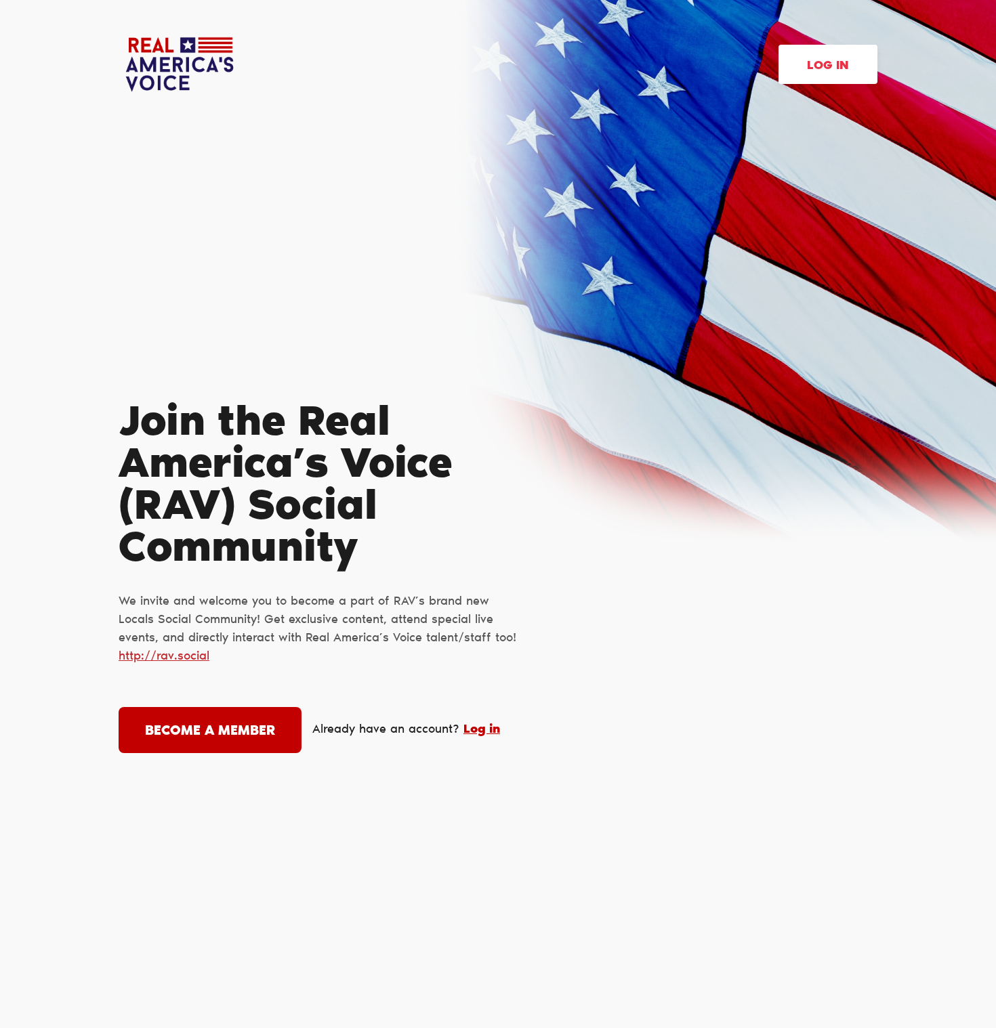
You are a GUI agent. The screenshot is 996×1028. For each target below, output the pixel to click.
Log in (828, 66)
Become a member (210, 731)
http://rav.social (164, 657)
